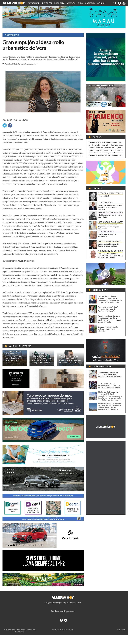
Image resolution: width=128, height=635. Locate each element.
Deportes (47, 3)
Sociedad (90, 3)
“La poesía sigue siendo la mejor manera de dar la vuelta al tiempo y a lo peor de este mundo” (109, 319)
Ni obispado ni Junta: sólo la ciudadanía (110, 216)
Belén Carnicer (19, 64)
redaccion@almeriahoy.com (62, 629)
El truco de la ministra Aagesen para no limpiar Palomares (108, 227)
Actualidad (34, 3)
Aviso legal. (121, 629)
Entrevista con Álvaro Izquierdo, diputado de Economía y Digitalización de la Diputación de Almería (110, 299)
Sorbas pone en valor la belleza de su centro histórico (108, 329)
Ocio (80, 3)
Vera (36, 64)
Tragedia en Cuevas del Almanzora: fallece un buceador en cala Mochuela (109, 374)
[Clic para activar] (115, 3)
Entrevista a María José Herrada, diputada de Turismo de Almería (108, 309)
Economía (59, 3)
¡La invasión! (103, 196)
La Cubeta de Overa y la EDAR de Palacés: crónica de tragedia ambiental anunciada (110, 256)
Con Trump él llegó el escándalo (107, 235)
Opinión (101, 3)
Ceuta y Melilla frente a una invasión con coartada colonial (110, 207)
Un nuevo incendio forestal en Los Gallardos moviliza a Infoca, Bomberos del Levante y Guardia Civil (109, 407)
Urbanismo (29, 64)
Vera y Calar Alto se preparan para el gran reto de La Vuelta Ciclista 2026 (109, 385)
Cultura (71, 3)
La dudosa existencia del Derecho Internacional (109, 245)
